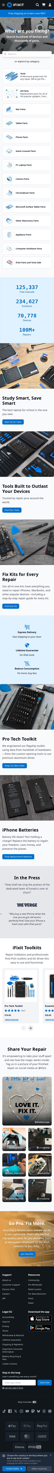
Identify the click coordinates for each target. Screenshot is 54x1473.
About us (6, 1280)
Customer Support (11, 1284)
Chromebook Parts (25, 192)
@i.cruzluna (43, 1147)
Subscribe (44, 1382)
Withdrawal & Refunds (13, 1335)
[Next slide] (30, 1028)
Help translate (25, 1402)
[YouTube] (27, 1411)
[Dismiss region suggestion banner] (50, 1455)
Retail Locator (34, 1289)
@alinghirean (16, 1147)
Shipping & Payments (12, 1344)
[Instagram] (21, 1411)
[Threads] (44, 1411)
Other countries (39, 1468)
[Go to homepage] (16, 4)
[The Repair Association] (50, 1411)
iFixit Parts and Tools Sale (28, 262)
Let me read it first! (14, 1388)
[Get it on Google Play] (40, 1327)
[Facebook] (10, 1411)
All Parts (24, 91)
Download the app (38, 1311)
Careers (6, 1293)
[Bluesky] (38, 1411)
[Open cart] (44, 5)
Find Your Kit (11, 606)
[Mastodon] (33, 1411)
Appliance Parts (23, 234)
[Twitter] (15, 1411)
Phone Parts (22, 137)
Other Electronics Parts (27, 220)
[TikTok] (4, 1411)
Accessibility (8, 1317)
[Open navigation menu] (3, 5)
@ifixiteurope (42, 1122)
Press (30, 1298)
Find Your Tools (12, 510)
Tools (22, 73)
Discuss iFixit (8, 1289)
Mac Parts (20, 109)
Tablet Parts (22, 123)
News (31, 1303)
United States (12, 1468)
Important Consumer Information (12, 1350)
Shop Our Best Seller (15, 765)
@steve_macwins (14, 1173)
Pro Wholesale (35, 1284)
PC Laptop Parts (24, 165)
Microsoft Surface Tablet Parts (31, 206)
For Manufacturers (37, 1293)
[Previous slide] (23, 1028)
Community (33, 1280)
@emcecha (43, 1173)
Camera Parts (22, 179)
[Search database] (37, 5)
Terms (5, 1330)
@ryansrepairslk (15, 1198)
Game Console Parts (26, 151)
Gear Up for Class (13, 422)
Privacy (5, 1326)
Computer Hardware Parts (29, 248)
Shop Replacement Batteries (18, 856)
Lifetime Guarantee (11, 1340)
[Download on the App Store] (40, 1318)
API (3, 1298)
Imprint (6, 1321)
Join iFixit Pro (27, 1254)
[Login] (50, 5)
